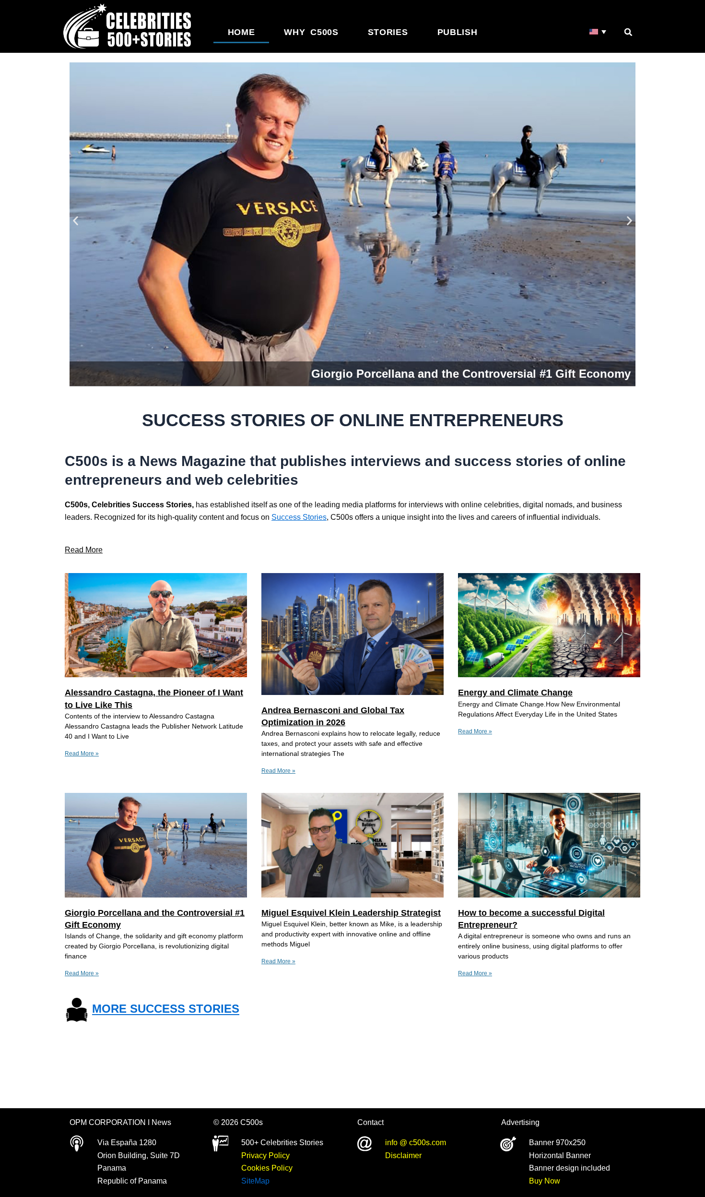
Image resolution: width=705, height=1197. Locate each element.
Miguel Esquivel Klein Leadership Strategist (351, 913)
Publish (457, 32)
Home (241, 32)
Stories (388, 32)
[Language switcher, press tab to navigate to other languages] (598, 32)
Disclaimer (403, 1155)
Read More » (82, 753)
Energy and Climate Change (515, 692)
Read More (84, 550)
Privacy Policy (265, 1155)
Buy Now (544, 1181)
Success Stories (299, 517)
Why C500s (311, 32)
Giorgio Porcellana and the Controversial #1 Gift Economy (471, 373)
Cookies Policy (267, 1168)
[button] (628, 32)
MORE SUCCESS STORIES (165, 1009)
